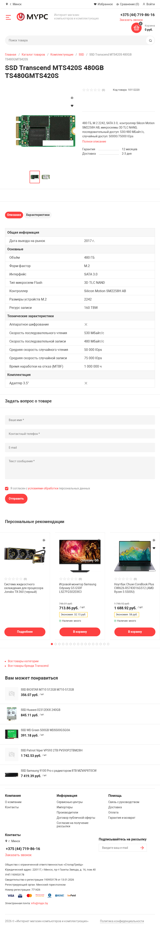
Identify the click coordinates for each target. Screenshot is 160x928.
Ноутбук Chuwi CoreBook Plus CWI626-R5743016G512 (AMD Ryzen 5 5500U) (134, 588)
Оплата (113, 812)
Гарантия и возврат (121, 817)
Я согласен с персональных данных (50, 488)
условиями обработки (43, 488)
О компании (13, 802)
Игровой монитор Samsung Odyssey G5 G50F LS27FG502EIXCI (77, 588)
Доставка (115, 807)
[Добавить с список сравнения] (44, 540)
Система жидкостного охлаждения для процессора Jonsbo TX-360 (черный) (23, 588)
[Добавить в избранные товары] (44, 548)
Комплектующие (61, 54)
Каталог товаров (33, 54)
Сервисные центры (70, 802)
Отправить (16, 498)
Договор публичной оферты (76, 817)
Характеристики (38, 214)
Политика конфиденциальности (122, 921)
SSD (81, 54)
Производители (67, 812)
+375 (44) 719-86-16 (137, 15)
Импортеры (65, 807)
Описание (14, 214)
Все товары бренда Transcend (28, 665)
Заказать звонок (131, 20)
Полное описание (94, 141)
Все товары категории (23, 661)
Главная (10, 54)
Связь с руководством (123, 802)
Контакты (12, 807)
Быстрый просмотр (25, 556)
